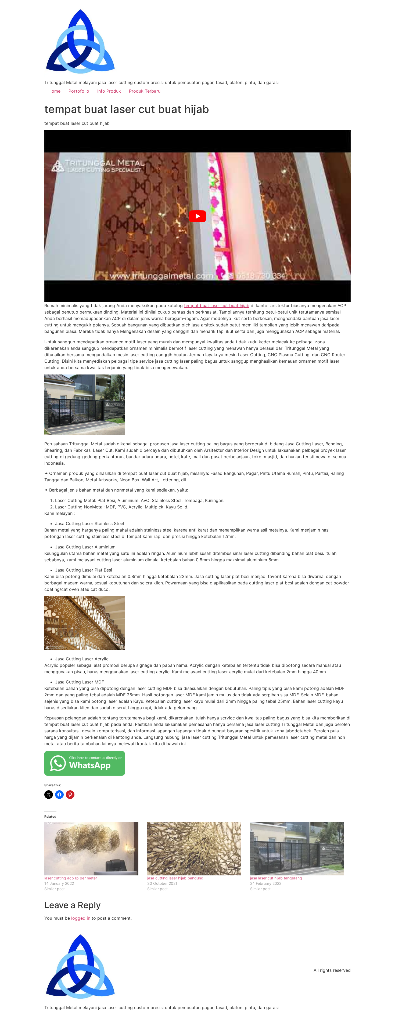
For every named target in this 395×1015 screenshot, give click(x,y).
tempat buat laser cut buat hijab (216, 305)
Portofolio (79, 91)
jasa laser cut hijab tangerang (276, 878)
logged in (80, 918)
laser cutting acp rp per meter (70, 878)
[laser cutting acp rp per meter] (93, 848)
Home (54, 91)
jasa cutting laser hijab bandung (175, 878)
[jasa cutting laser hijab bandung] (196, 848)
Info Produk (109, 91)
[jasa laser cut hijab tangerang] (299, 848)
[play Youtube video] (197, 216)
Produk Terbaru (144, 91)
